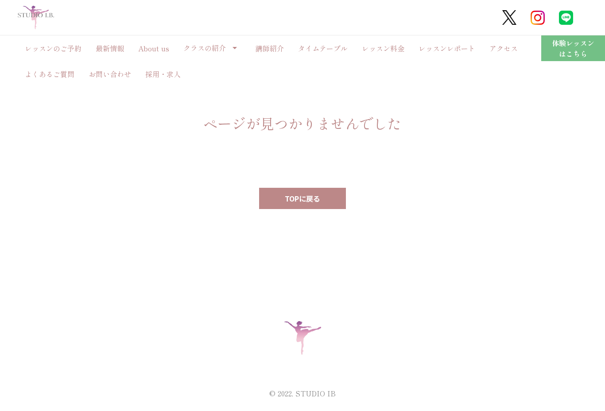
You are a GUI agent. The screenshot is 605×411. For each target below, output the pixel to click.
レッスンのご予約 (53, 48)
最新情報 (110, 48)
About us (153, 48)
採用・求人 (163, 74)
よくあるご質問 (49, 74)
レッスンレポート (447, 48)
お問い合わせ (110, 74)
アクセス (503, 48)
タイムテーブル (323, 48)
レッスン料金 (383, 48)
